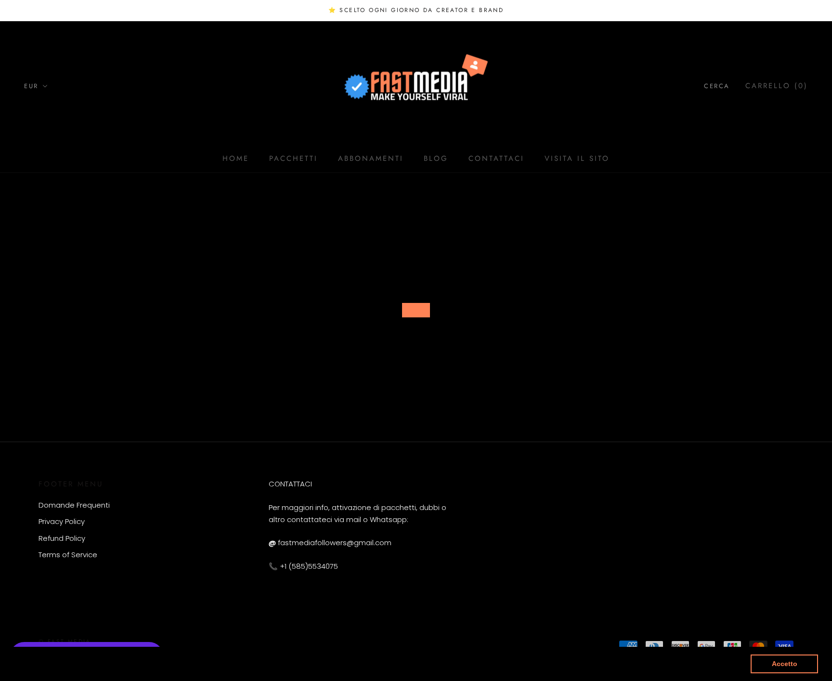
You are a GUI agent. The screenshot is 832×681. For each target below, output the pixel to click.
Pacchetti (293, 158)
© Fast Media (65, 641)
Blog (436, 158)
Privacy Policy (62, 521)
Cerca (717, 86)
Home (235, 158)
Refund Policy (62, 538)
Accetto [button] (784, 664)
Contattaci (496, 158)
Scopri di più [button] (365, 663)
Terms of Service (68, 555)
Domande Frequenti (74, 505)
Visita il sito (577, 158)
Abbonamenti (370, 158)
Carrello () (776, 85)
